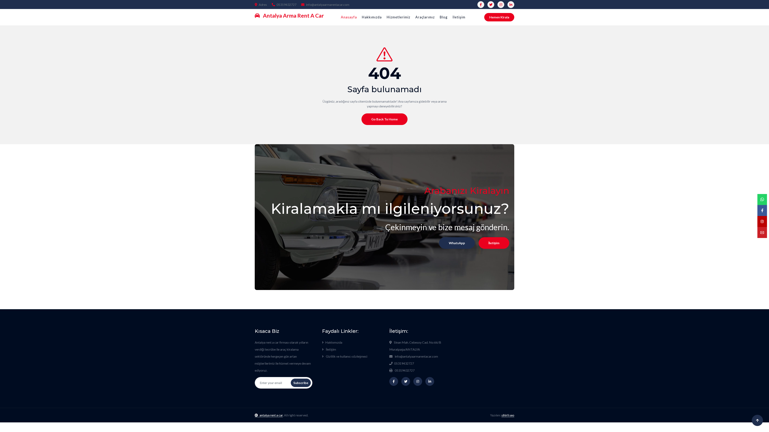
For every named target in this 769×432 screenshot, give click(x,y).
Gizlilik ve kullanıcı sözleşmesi (346, 356)
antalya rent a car (271, 415)
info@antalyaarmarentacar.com (327, 4)
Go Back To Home (384, 119)
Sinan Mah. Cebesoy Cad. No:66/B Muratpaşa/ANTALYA (415, 345)
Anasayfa (349, 17)
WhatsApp (457, 243)
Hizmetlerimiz (398, 17)
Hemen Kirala (499, 17)
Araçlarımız (425, 17)
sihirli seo (507, 415)
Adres (263, 4)
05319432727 (286, 4)
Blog (444, 17)
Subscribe (300, 383)
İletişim (459, 17)
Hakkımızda (372, 17)
